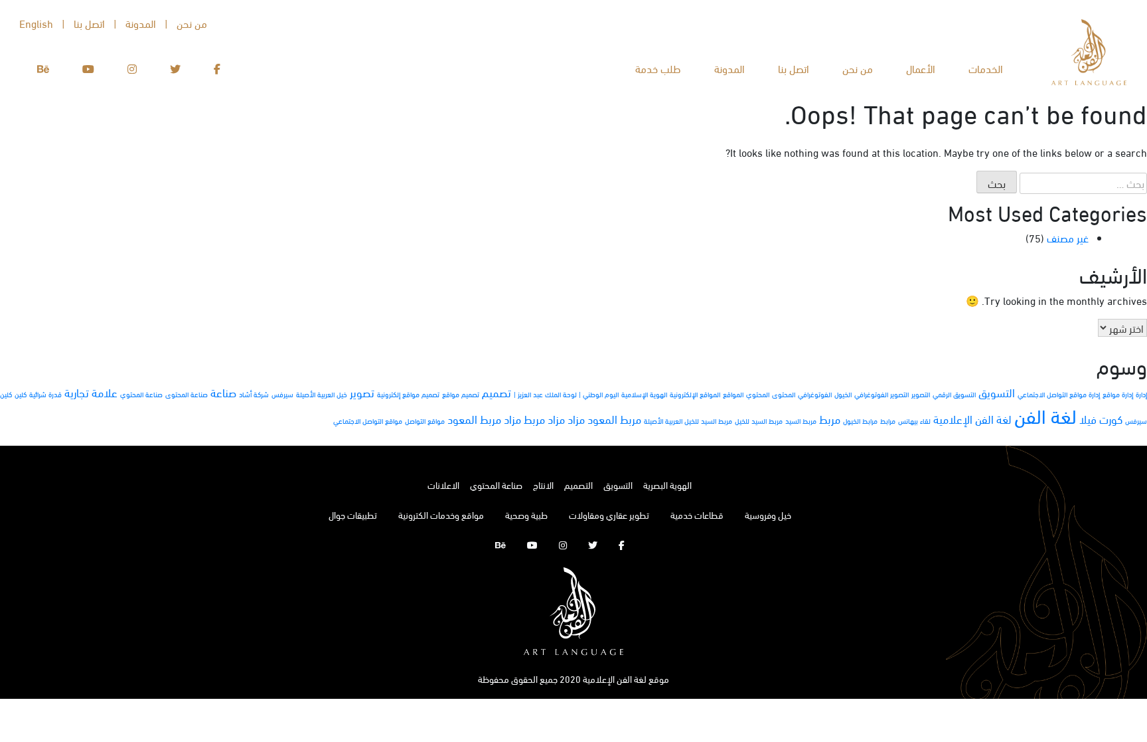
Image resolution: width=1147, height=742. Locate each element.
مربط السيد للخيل (759, 420)
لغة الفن (1045, 415)
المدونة (729, 68)
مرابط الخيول (860, 420)
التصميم (578, 485)
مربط (829, 419)
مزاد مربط (544, 419)
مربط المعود (614, 419)
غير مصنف (1068, 237)
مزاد (576, 419)
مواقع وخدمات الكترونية (441, 514)
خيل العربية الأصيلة (321, 394)
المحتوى (783, 394)
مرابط (887, 420)
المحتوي (757, 394)
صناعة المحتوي (141, 394)
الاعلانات (443, 485)
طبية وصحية (526, 514)
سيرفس (282, 394)
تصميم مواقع (460, 394)
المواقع (733, 394)
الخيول (843, 394)
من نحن (857, 68)
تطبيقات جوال (353, 514)
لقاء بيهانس (914, 420)
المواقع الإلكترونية (695, 394)
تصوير (362, 392)
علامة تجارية (90, 392)
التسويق (996, 392)
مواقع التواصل (425, 420)
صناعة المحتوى (186, 394)
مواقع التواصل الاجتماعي (367, 420)
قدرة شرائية (45, 394)
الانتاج (543, 485)
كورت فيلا (1100, 419)
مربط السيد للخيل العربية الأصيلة (688, 420)
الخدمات (985, 68)
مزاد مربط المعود (484, 419)
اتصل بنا (793, 68)
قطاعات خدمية (697, 514)
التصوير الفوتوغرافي (881, 394)
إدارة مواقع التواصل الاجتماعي (1059, 394)
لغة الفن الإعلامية (972, 419)
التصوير (920, 394)
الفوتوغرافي (815, 394)
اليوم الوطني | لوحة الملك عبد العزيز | (566, 394)
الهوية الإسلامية (644, 394)
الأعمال (920, 68)
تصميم (496, 392)
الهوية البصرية (667, 485)
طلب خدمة (658, 68)
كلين (21, 394)
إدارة (1141, 394)
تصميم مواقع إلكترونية (408, 394)
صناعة (223, 392)
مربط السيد (800, 420)
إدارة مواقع (1118, 394)
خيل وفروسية (768, 514)
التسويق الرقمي (954, 394)
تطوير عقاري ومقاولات (609, 514)
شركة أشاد (254, 394)
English (36, 23)
